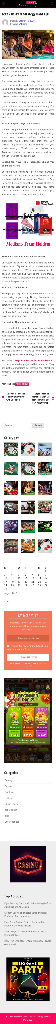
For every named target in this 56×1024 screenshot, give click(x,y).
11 (12, 578)
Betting (8, 780)
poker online (22, 384)
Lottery (8, 798)
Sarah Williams (20, 24)
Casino (8, 786)
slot (7, 815)
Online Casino (12, 804)
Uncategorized (12, 821)
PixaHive (28, 1020)
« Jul (6, 601)
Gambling (9, 792)
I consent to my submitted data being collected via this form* (27, 648)
